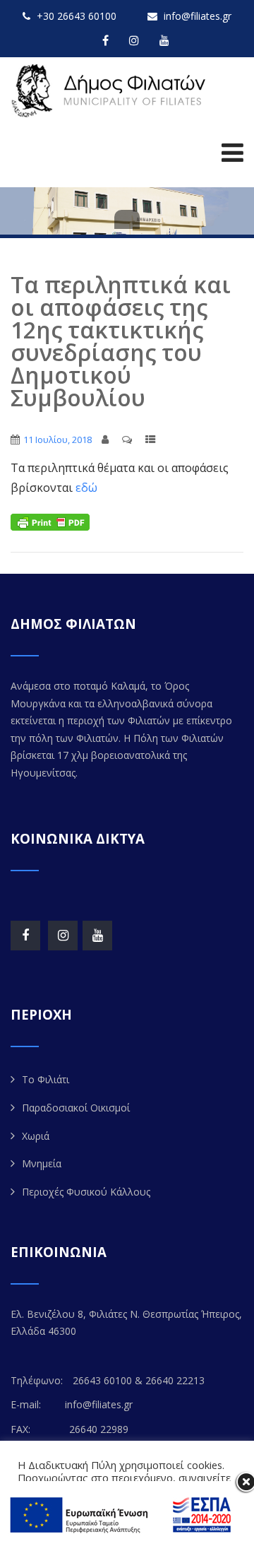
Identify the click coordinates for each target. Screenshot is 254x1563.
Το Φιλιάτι (45, 1079)
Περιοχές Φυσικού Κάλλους (86, 1191)
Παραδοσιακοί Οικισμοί (76, 1107)
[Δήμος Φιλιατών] (111, 90)
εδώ (85, 487)
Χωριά (35, 1136)
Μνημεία (41, 1163)
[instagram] (134, 40)
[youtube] (164, 40)
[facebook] (105, 40)
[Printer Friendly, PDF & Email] (50, 521)
